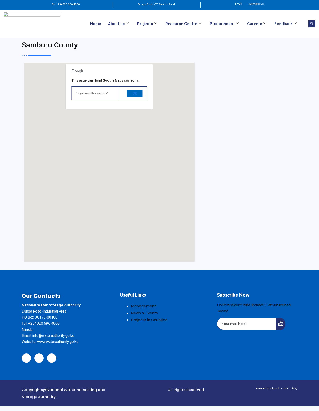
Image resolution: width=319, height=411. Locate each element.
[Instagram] (51, 358)
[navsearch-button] (311, 23)
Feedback (283, 23)
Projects (145, 23)
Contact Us (256, 4)
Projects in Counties (149, 320)
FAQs (238, 4)
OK (135, 93)
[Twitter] (39, 358)
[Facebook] (26, 358)
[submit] (280, 324)
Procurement (222, 23)
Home (95, 23)
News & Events (144, 313)
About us (116, 23)
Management (143, 306)
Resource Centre (181, 23)
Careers (254, 23)
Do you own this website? (92, 93)
